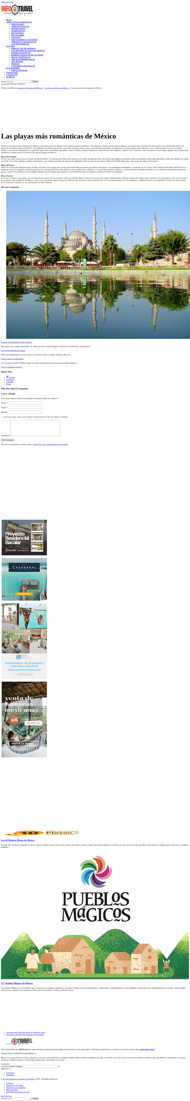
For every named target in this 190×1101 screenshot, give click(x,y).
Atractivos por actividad (16, 1088)
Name (4, 403)
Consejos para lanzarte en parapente (25, 1035)
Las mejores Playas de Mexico (57, 88)
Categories (5, 1066)
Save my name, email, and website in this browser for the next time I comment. (36, 417)
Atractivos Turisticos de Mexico (30, 88)
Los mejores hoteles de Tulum (13, 351)
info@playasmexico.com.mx (17, 1092)
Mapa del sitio (12, 1090)
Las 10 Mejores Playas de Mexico (17, 840)
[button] (10, 77)
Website (4, 412)
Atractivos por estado (14, 1085)
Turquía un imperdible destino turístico (16, 342)
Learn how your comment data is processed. (50, 444)
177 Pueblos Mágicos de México (17, 983)
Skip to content (7, 2)
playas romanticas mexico (11, 367)
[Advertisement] (78, 109)
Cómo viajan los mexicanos (12, 359)
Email (4, 407)
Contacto (9, 1083)
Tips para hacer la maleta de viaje (25, 1032)
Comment (5, 436)
